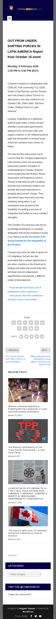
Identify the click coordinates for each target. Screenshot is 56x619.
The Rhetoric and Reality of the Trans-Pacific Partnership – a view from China (26, 450)
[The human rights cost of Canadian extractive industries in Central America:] (28, 516)
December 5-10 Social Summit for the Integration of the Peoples (27, 241)
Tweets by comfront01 (19, 594)
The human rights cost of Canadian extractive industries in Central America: (27, 533)
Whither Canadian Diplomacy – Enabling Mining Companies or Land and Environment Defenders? (27, 409)
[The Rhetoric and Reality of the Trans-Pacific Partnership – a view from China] (28, 431)
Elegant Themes (27, 608)
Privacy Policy (21, 616)
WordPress (28, 611)
